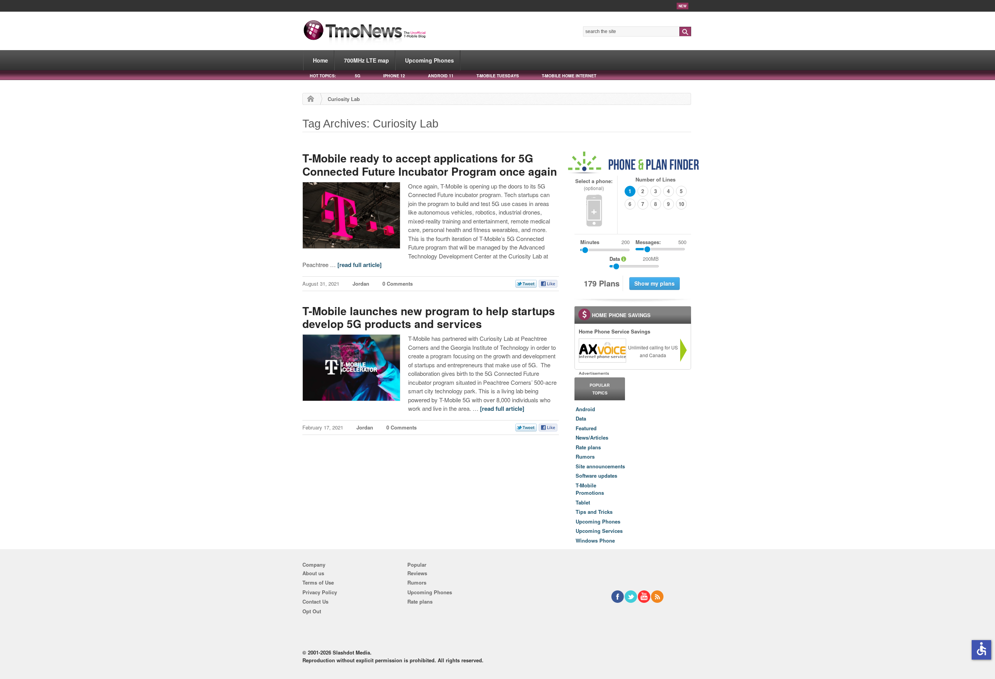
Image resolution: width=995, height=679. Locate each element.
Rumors (585, 456)
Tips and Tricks (594, 511)
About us (313, 573)
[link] (602, 350)
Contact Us (315, 601)
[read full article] (359, 264)
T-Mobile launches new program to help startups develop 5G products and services (428, 317)
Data (581, 418)
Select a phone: (594, 184)
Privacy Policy (319, 592)
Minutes (589, 242)
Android (585, 409)
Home (320, 60)
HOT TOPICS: (323, 76)
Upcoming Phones (429, 60)
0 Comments (397, 283)
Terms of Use (318, 582)
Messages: (660, 242)
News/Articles (592, 437)
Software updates (596, 475)
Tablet (583, 502)
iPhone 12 (394, 76)
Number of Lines (655, 179)
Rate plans (588, 447)
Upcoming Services (599, 530)
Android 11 (441, 76)
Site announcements (600, 466)
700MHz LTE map (366, 60)
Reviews (417, 573)
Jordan (361, 283)
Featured (586, 428)
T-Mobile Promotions (590, 489)
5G (357, 76)
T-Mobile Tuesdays (498, 76)
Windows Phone (595, 540)
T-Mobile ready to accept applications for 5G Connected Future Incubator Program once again (429, 164)
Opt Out (311, 611)
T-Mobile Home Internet (569, 76)
